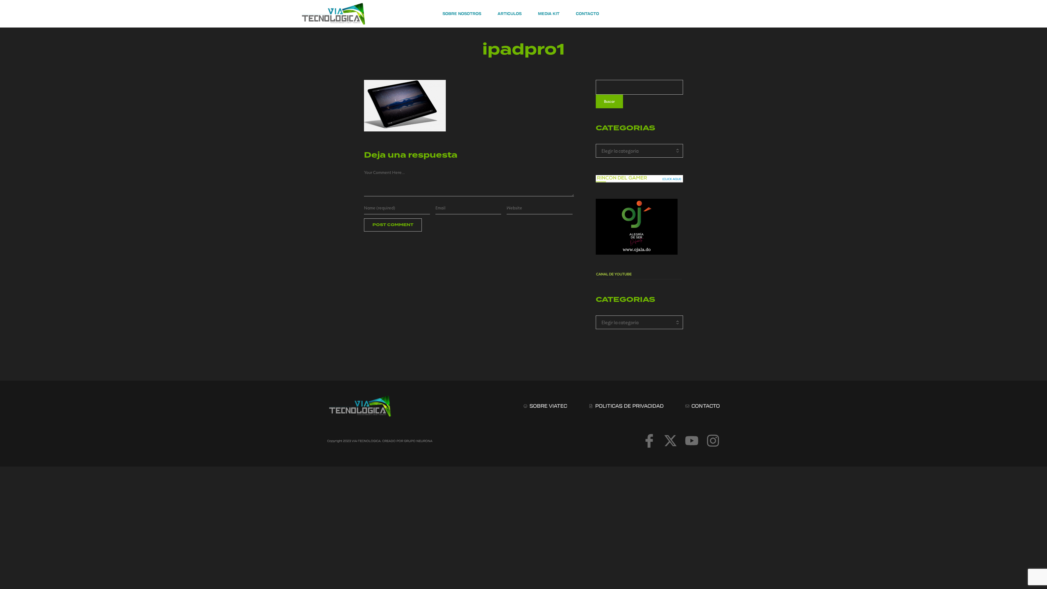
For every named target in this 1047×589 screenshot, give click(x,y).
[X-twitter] (670, 440)
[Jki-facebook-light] (649, 440)
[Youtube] (692, 440)
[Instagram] (713, 440)
